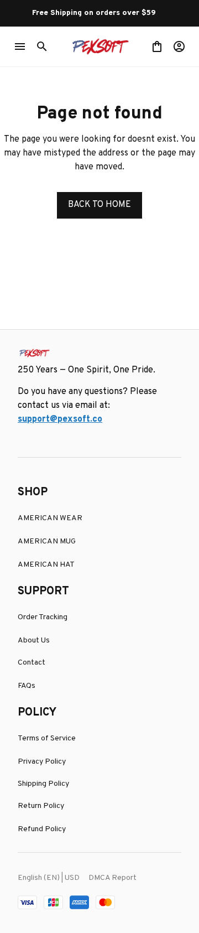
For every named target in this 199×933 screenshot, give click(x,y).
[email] (60, 420)
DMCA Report (112, 878)
